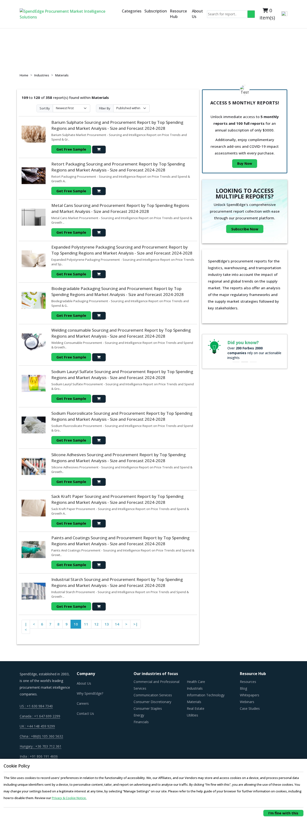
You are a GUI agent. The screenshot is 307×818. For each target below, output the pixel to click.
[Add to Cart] (99, 150)
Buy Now (244, 163)
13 (107, 624)
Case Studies (250, 708)
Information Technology (205, 695)
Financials (141, 722)
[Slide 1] (236, 362)
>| (135, 624)
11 (86, 624)
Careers (83, 703)
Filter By (104, 108)
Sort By (45, 108)
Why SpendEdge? (90, 693)
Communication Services (153, 695)
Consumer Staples (148, 708)
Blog (243, 688)
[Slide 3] (253, 362)
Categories (132, 11)
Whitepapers (249, 695)
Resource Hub (178, 13)
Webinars (247, 701)
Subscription (155, 11)
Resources (248, 681)
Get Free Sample (71, 149)
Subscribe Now (244, 229)
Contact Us (85, 713)
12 (96, 624)
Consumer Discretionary (152, 701)
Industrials (195, 688)
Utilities (192, 715)
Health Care (196, 681)
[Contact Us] (119, 14)
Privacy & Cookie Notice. (69, 798)
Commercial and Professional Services (156, 685)
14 (117, 624)
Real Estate (195, 708)
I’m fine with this (283, 813)
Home (24, 75)
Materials (62, 75)
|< (26, 627)
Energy (139, 715)
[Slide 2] (244, 362)
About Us (197, 13)
